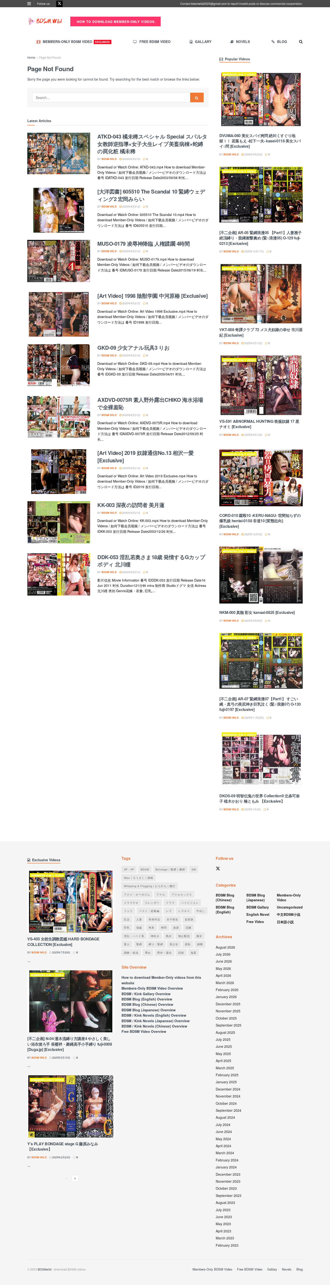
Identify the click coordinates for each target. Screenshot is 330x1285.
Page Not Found (50, 57)
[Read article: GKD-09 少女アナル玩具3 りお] (58, 366)
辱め (148, 952)
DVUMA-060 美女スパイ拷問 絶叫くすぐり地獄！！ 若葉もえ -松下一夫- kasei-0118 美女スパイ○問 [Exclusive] (260, 141)
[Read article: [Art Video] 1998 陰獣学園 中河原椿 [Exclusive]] (58, 314)
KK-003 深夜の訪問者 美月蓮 (131, 505)
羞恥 (188, 944)
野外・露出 (164, 952)
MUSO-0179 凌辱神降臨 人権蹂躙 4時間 (143, 243)
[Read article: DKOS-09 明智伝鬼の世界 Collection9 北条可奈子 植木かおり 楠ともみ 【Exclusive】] (261, 760)
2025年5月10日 (60, 1057)
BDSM (145, 869)
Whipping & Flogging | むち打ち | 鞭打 (149, 886)
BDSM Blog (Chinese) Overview (147, 1004)
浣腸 (188, 927)
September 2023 (228, 1195)
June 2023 (224, 1216)
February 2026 (227, 989)
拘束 (151, 927)
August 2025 (225, 1032)
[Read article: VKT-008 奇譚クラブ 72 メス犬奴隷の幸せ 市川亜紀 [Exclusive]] (261, 294)
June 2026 (224, 961)
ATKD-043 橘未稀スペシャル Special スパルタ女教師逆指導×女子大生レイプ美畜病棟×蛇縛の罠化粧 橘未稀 (152, 143)
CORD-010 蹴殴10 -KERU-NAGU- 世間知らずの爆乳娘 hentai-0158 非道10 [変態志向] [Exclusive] (260, 521)
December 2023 (228, 1174)
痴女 (199, 936)
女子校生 (172, 919)
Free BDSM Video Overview (144, 1031)
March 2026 (225, 982)
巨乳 (127, 927)
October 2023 (226, 1188)
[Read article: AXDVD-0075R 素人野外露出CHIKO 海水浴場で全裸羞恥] (58, 418)
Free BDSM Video (155, 41)
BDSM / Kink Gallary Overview (146, 993)
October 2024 (226, 1103)
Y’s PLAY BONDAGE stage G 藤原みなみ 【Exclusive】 (62, 1146)
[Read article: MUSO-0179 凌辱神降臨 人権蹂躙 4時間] (58, 262)
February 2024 (227, 1160)
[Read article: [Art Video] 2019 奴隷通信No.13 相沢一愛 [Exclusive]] (58, 471)
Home (31, 57)
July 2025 (223, 1039)
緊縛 (139, 944)
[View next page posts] (75, 1178)
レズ (169, 911)
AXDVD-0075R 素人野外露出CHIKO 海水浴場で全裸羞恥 (150, 403)
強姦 (139, 927)
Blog (282, 41)
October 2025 (226, 1018)
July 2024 (223, 1124)
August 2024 (225, 1117)
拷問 (164, 927)
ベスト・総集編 (149, 911)
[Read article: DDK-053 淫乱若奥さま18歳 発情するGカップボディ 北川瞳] (58, 575)
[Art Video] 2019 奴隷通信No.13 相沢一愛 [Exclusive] (145, 456)
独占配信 (184, 936)
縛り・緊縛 (156, 944)
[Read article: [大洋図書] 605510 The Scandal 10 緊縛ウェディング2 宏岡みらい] (58, 210)
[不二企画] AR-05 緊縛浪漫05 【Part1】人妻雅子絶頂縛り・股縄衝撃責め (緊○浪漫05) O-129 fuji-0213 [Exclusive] (260, 238)
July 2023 (223, 1209)
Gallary (203, 41)
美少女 (174, 944)
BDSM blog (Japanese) (255, 897)
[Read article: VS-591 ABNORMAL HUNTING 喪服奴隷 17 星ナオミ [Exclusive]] (261, 385)
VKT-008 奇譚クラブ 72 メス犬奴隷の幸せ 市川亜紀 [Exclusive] (261, 332)
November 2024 (228, 1096)
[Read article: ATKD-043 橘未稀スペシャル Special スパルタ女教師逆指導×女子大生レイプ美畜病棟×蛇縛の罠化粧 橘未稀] (58, 155)
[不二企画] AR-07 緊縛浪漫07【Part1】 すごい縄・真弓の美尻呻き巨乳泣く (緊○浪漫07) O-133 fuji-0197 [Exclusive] (260, 704)
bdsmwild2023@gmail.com (209, 3)
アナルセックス (182, 894)
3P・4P (129, 869)
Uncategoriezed (290, 907)
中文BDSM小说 (288, 914)
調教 (200, 944)
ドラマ (170, 902)
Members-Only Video (239, 74)
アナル (161, 894)
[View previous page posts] (66, 1178)
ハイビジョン (190, 902)
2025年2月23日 (60, 1157)
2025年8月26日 (253, 620)
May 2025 (223, 1053)
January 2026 (226, 996)
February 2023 (227, 1245)
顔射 (181, 952)
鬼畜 (193, 952)
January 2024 (226, 1167)
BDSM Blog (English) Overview (147, 999)
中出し (200, 911)
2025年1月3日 (252, 809)
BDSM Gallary (257, 907)
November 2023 (228, 1181)
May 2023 (223, 1223)
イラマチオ (131, 902)
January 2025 (226, 1081)
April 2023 (223, 1231)
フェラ (128, 911)
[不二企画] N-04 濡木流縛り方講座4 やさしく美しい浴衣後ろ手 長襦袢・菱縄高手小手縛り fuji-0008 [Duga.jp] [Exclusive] (69, 1044)
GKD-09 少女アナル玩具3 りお (133, 347)
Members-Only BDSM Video (76, 41)
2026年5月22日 (253, 154)
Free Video (255, 921)
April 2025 (223, 1060)
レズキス (184, 911)
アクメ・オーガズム (137, 894)
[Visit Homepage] (45, 21)
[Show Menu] (29, 3)
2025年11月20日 (254, 717)
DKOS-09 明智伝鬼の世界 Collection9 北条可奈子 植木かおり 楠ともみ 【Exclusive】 (259, 798)
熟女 (169, 936)
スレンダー (152, 902)
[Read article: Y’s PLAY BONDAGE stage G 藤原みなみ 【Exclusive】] (70, 1106)
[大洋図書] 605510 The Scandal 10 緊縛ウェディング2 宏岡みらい (151, 195)
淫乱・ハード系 (134, 936)
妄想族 (189, 919)
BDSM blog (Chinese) (225, 897)
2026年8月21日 (131, 159)
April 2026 (223, 975)
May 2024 (223, 1138)
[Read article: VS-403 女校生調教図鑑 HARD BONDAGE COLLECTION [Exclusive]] (70, 902)
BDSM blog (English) (225, 909)
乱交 (127, 919)
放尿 (176, 927)
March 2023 (225, 1238)
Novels (243, 41)
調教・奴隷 (131, 952)
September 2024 (228, 1110)
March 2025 (225, 1067)
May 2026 (223, 968)
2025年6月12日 (253, 343)
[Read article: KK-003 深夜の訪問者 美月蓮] (58, 523)
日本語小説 (285, 921)
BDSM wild (109, 159)
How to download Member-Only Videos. (116, 21)
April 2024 (223, 1145)
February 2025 (227, 1074)
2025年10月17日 (254, 251)
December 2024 (228, 1089)
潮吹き (155, 936)
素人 (127, 944)
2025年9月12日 (253, 435)
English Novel (257, 914)
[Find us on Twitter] (59, 3)
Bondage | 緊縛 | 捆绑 (170, 869)
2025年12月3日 (253, 534)
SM (194, 869)
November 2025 (228, 1010)
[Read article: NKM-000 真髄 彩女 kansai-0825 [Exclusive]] (261, 576)
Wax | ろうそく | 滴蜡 (138, 878)
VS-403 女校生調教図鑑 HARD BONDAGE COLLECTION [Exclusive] (63, 941)
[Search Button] (301, 41)
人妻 (139, 919)
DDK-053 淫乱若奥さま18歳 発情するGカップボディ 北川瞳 (151, 560)
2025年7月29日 (60, 952)
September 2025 (228, 1025)
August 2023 (225, 1202)
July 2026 (223, 954)
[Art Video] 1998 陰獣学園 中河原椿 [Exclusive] (152, 295)
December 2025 (228, 1003)
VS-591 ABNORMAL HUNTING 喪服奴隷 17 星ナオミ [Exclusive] (259, 423)
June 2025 (224, 1046)
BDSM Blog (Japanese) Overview (149, 1009)
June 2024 (224, 1131)
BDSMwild (44, 1269)
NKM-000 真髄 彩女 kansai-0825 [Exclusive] (257, 612)
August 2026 (225, 947)
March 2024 (225, 1152)
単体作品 (154, 919)
